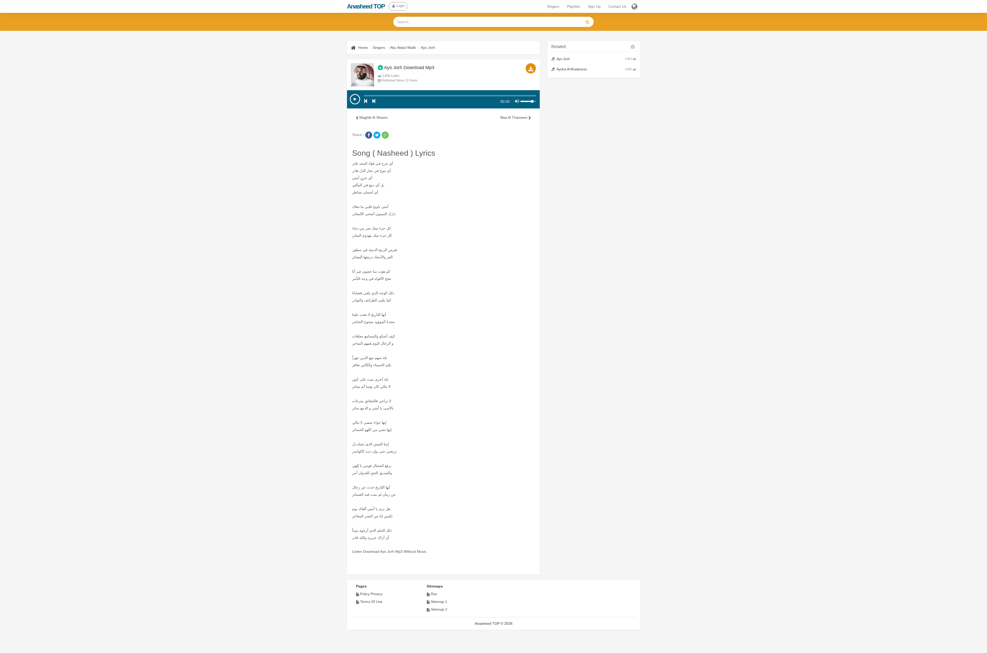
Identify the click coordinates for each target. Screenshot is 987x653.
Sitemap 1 (439, 602)
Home (363, 47)
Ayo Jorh (428, 47)
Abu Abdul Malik (403, 47)
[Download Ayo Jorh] (531, 68)
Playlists (573, 6)
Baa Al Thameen (514, 117)
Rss (434, 594)
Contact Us (617, 6)
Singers (553, 6)
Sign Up (594, 6)
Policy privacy (371, 594)
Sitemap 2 (439, 609)
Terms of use (371, 602)
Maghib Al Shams (373, 117)
